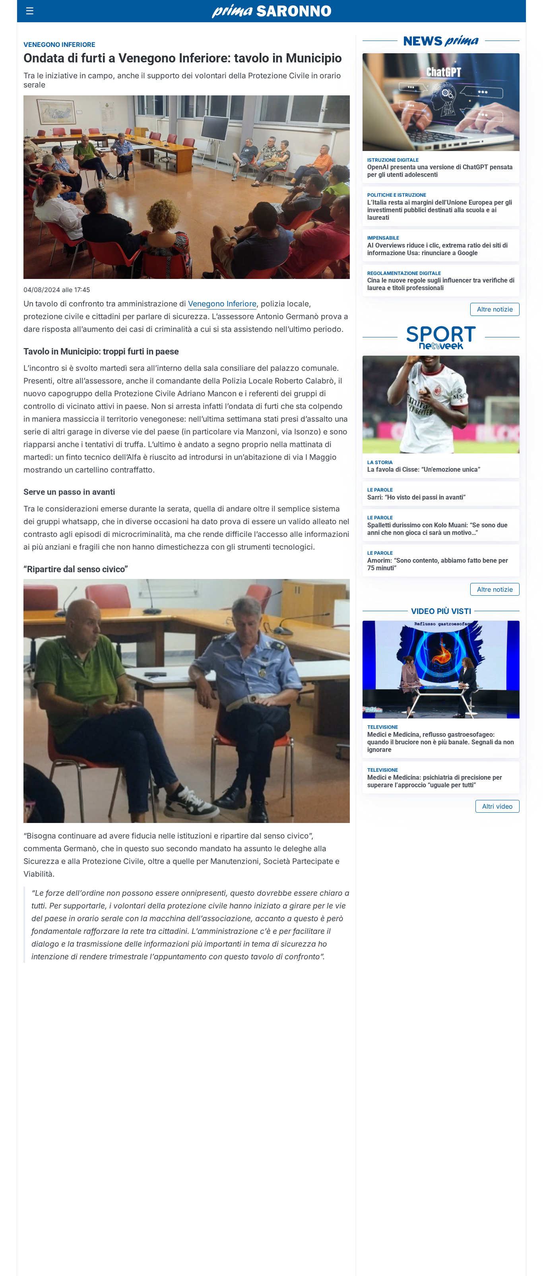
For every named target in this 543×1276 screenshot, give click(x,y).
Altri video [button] (497, 806)
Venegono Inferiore (222, 303)
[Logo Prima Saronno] (271, 11)
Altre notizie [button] (495, 309)
